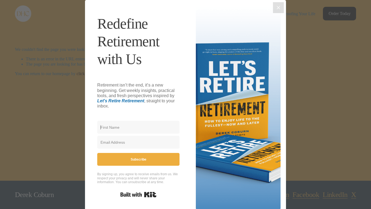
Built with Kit (138, 194)
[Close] (278, 7)
